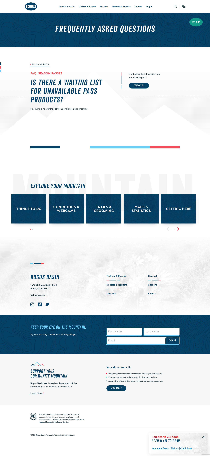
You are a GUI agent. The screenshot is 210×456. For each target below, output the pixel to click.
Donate (138, 6)
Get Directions (37, 294)
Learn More (36, 393)
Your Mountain (67, 6)
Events (152, 293)
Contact (152, 276)
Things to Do (29, 209)
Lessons (104, 6)
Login (149, 6)
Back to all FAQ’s (40, 64)
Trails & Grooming (104, 209)
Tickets (175, 448)
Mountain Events (160, 448)
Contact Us (139, 85)
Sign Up (172, 340)
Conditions (186, 448)
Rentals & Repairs (121, 6)
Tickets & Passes (87, 6)
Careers (152, 284)
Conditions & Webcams (66, 209)
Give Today (116, 388)
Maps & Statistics (141, 209)
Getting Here (178, 209)
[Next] (177, 229)
